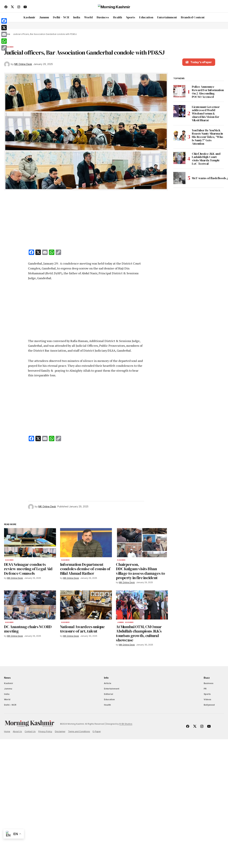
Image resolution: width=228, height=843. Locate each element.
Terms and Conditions (79, 731)
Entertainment (111, 688)
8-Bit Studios (125, 724)
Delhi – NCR (10, 705)
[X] (4, 27)
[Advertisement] (86, 220)
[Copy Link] (4, 47)
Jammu (120, 622)
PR (205, 688)
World (7, 699)
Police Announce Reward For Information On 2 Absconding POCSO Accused (208, 91)
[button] (221, 7)
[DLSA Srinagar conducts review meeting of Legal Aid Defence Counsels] (30, 542)
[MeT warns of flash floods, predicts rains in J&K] (179, 178)
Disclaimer (60, 731)
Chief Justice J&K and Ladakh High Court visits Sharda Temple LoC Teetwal (206, 158)
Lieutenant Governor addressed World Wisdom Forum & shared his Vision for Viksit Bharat (206, 113)
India (6, 694)
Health (107, 705)
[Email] (4, 34)
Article (107, 683)
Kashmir (9, 47)
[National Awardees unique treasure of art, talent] (86, 605)
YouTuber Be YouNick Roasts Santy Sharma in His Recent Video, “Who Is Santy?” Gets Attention (207, 136)
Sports (207, 694)
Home (7, 731)
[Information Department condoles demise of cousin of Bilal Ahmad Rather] (86, 542)
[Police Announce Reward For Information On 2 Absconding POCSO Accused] (179, 91)
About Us (17, 731)
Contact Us (30, 731)
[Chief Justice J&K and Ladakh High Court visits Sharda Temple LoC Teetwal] (179, 158)
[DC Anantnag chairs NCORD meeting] (30, 605)
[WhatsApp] (4, 41)
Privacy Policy (45, 731)
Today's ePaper (201, 62)
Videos (207, 699)
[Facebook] (4, 21)
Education (109, 699)
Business (208, 683)
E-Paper (97, 731)
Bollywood (209, 705)
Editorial (108, 694)
